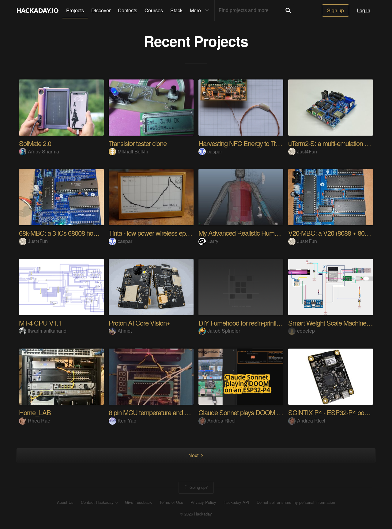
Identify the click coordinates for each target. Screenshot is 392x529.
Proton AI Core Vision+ (139, 322)
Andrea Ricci (221, 420)
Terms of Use (171, 502)
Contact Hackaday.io (99, 502)
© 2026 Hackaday (196, 514)
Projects (75, 10)
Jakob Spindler (223, 330)
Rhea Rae (39, 420)
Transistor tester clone (138, 143)
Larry (212, 241)
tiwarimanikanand (47, 330)
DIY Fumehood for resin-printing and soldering (259, 322)
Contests (127, 10)
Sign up (335, 10)
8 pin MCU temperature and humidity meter (166, 412)
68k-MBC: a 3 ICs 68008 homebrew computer (80, 232)
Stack (176, 10)
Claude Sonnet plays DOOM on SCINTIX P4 (258, 412)
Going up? (198, 487)
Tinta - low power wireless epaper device (163, 232)
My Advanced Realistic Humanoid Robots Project (264, 232)
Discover (101, 10)
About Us (65, 502)
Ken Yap (127, 420)
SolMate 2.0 (35, 143)
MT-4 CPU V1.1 (40, 322)
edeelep (306, 330)
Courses (154, 10)
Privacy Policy (203, 502)
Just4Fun (307, 151)
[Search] (288, 10)
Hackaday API (236, 502)
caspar (214, 151)
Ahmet (125, 330)
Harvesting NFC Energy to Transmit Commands (262, 143)
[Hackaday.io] (37, 10)
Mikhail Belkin (133, 151)
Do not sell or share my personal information (296, 502)
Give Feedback (138, 502)
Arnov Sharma (43, 151)
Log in (363, 10)
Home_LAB (35, 412)
